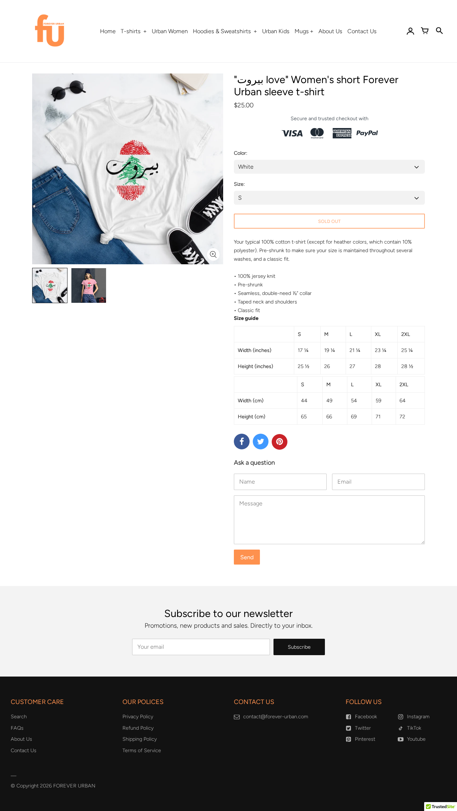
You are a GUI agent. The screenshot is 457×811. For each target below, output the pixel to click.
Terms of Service (141, 750)
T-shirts (131, 31)
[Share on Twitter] (260, 441)
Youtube (416, 739)
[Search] (439, 31)
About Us (330, 31)
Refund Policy (138, 728)
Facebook (366, 716)
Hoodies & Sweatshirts (222, 31)
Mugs (302, 31)
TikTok (414, 728)
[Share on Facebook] (242, 441)
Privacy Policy (137, 716)
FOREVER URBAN (74, 785)
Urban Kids (276, 31)
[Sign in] (410, 31)
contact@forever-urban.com (275, 716)
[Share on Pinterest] (279, 442)
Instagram (418, 716)
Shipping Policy (139, 739)
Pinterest (365, 739)
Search (19, 716)
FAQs (17, 728)
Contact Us (362, 31)
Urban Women (170, 31)
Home (108, 31)
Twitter (363, 728)
